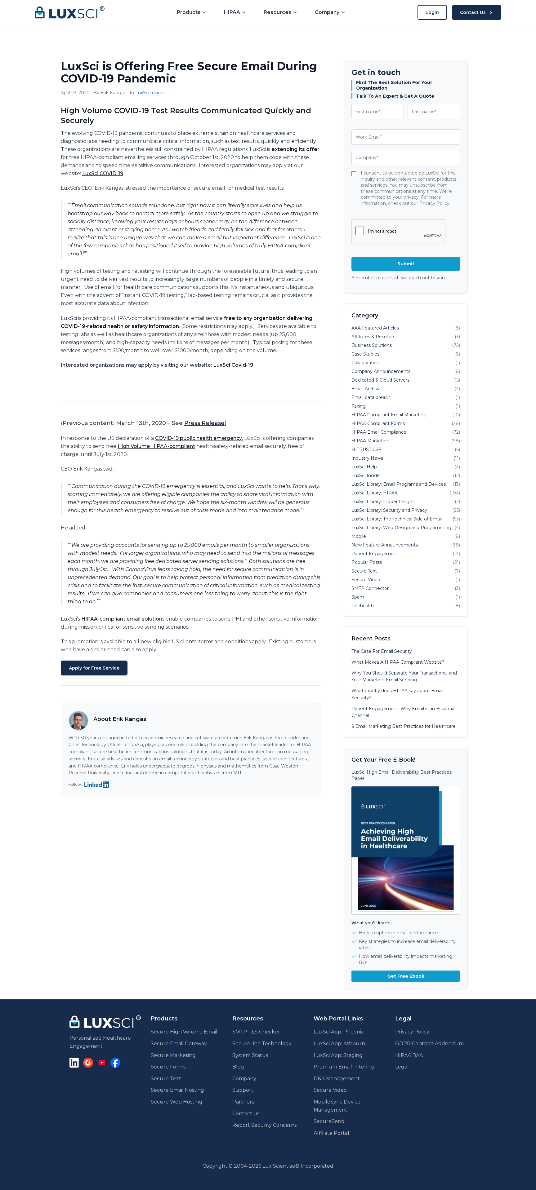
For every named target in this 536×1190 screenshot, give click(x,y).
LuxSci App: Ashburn (339, 1043)
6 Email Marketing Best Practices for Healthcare (403, 726)
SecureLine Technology (262, 1043)
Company (244, 1079)
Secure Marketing (173, 1055)
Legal (402, 1067)
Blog (238, 1067)
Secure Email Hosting (177, 1090)
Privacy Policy (412, 1032)
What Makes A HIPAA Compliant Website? (397, 662)
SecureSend (329, 1121)
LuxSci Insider (150, 92)
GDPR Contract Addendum (429, 1043)
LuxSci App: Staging (338, 1055)
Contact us (245, 1114)
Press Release (204, 423)
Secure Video (330, 1090)
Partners (243, 1102)
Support (242, 1090)
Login (432, 12)
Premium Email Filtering (344, 1067)
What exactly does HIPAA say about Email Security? (397, 694)
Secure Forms (168, 1067)
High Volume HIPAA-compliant (156, 446)
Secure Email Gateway (179, 1043)
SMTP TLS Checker (256, 1032)
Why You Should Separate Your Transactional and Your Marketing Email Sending (404, 676)
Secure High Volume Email (184, 1032)
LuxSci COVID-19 (102, 173)
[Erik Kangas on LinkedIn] (96, 784)
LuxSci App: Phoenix (339, 1032)
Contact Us (473, 12)
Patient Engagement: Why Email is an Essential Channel (403, 712)
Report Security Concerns (264, 1125)
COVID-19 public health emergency (198, 438)
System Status (250, 1055)
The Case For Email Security (381, 651)
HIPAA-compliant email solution (121, 619)
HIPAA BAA (409, 1055)
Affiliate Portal (331, 1133)
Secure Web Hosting (176, 1102)
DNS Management (337, 1079)
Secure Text (166, 1079)
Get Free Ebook (405, 976)
